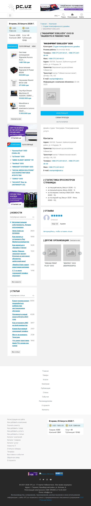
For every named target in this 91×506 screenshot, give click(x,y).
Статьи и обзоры (14, 449)
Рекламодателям (45, 401)
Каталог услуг (12, 443)
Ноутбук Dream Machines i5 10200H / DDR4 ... (26, 93)
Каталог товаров (14, 440)
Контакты (45, 410)
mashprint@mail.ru (56, 79)
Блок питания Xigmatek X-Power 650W (26, 70)
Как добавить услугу (15, 431)
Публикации (45, 388)
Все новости (16, 282)
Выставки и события (15, 454)
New (34, 46)
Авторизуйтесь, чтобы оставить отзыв (57, 231)
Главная (44, 24)
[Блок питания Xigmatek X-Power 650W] (14, 70)
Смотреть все (75, 240)
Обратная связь (13, 457)
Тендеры (10, 452)
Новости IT (11, 446)
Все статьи (16, 352)
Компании (52, 24)
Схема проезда (62, 117)
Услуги (45, 379)
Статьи (45, 392)
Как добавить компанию (17, 422)
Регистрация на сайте (16, 419)
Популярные (24, 46)
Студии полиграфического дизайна (56, 26)
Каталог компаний (14, 437)
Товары (45, 375)
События (45, 397)
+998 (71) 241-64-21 (59, 53)
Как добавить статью (15, 434)
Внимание (12, 46)
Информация (62, 113)
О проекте (45, 405)
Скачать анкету (13, 425)
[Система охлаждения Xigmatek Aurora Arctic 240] (14, 55)
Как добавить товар (15, 428)
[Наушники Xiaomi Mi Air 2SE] (14, 83)
